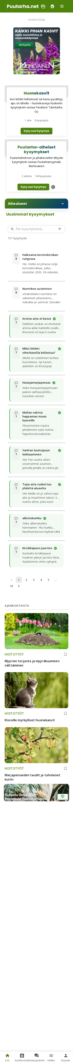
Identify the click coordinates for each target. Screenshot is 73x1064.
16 (11, 586)
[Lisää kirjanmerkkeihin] (65, 654)
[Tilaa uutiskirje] (43, 6)
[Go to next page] (19, 586)
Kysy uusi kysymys (36, 131)
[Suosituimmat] (52, 6)
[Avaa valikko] (61, 6)
